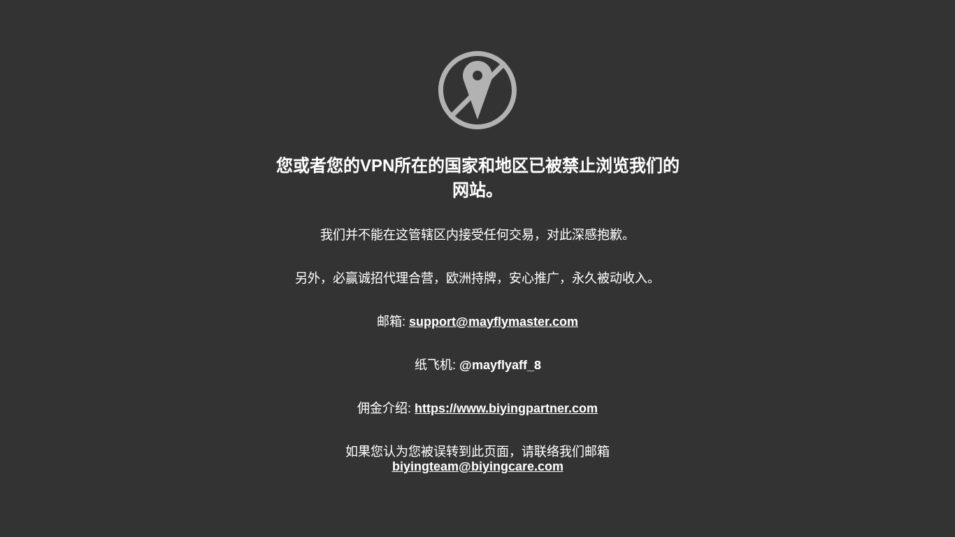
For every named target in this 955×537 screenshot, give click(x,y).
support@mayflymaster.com (493, 322)
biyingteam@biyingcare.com (477, 466)
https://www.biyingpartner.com (506, 408)
